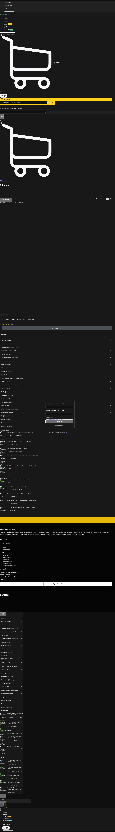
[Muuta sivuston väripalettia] (3, 96)
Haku (45, 112)
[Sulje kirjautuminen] (3, 796)
